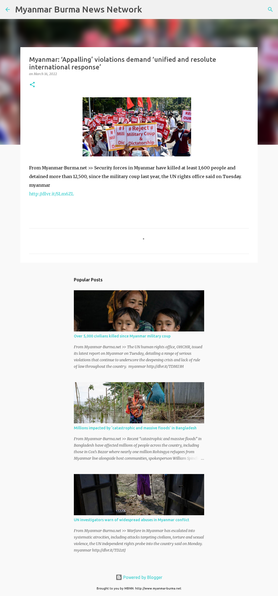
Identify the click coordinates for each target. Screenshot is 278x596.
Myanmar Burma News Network (78, 9)
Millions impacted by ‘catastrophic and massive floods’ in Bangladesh (135, 428)
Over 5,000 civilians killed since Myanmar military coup (122, 336)
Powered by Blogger (142, 577)
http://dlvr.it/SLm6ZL (51, 193)
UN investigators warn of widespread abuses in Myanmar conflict (131, 520)
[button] (32, 85)
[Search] (149, 9)
